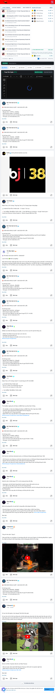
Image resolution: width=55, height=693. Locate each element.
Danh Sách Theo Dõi (48, 72)
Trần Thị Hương (39, 10)
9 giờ (8, 478)
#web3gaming (25, 415)
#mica (35, 512)
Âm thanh (39, 67)
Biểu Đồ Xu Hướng (38, 72)
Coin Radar (9, 201)
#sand (18, 415)
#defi (38, 512)
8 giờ (8, 378)
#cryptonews (13, 338)
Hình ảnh (22, 67)
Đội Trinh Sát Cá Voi (12, 102)
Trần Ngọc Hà (39, 15)
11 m (8, 104)
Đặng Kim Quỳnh (40, 21)
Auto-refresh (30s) (43, 58)
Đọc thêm (4, 118)
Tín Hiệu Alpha (10, 251)
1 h (7, 129)
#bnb (21, 415)
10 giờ (8, 528)
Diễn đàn (11, 58)
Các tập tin (48, 67)
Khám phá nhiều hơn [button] (11, 690)
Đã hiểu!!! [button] (47, 689)
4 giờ (8, 303)
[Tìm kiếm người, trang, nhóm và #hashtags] (52, 2)
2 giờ (8, 202)
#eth (20, 670)
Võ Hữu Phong (39, 13)
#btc (18, 670)
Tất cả (5, 67)
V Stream (9, 526)
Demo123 (38, 55)
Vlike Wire (9, 326)
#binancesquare (6, 338)
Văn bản (13, 67)
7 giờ (8, 328)
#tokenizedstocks (21, 463)
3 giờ (8, 277)
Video (30, 67)
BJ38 (8, 152)
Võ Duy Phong (39, 18)
